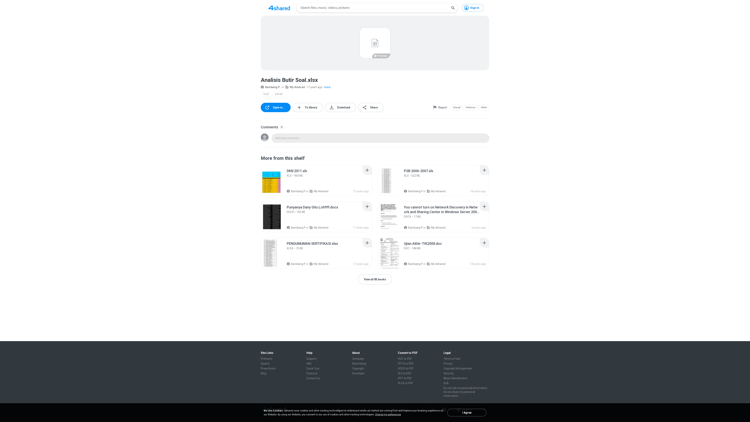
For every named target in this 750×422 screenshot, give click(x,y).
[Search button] (453, 8)
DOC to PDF (405, 358)
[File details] (276, 180)
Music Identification (455, 378)
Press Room (268, 368)
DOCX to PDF (406, 368)
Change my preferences (388, 414)
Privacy (448, 363)
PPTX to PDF (405, 363)
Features (311, 373)
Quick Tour (313, 368)
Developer (358, 373)
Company (358, 358)
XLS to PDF (404, 373)
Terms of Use (452, 358)
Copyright (358, 368)
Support (311, 358)
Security (449, 373)
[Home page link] (279, 8)
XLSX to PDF (405, 383)
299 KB (278, 94)
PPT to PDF (405, 378)
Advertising (359, 363)
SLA (446, 383)
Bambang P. (272, 87)
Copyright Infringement (458, 368)
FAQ (309, 363)
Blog (263, 373)
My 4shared (297, 87)
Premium (266, 358)
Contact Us (313, 378)
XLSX (266, 94)
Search (265, 363)
